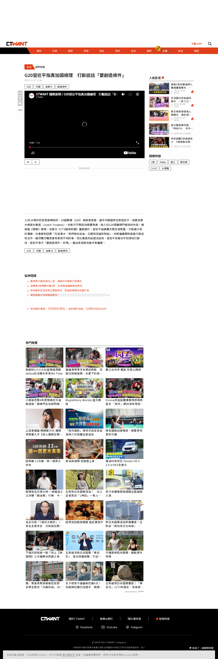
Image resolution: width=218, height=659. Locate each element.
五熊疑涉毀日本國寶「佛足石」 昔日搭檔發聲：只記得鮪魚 (83, 554)
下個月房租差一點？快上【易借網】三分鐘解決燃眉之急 (44, 554)
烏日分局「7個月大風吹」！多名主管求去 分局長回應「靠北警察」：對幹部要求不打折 (43, 524)
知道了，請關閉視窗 (203, 648)
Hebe (163, 162)
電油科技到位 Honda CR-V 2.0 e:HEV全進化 (123, 463)
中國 (38, 86)
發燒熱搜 (164, 618)
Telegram (136, 627)
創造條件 (62, 86)
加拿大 (48, 86)
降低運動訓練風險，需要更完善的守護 (124, 432)
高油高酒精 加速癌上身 (80, 461)
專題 (196, 51)
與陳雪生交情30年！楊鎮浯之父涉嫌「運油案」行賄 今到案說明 (44, 493)
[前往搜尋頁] (210, 44)
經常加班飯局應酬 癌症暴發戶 (84, 522)
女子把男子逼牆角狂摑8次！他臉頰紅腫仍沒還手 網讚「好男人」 (83, 585)
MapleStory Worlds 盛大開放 (83, 402)
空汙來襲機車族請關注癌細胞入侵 (124, 493)
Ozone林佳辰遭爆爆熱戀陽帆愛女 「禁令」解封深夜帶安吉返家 (124, 402)
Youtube (111, 627)
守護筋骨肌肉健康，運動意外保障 (124, 554)
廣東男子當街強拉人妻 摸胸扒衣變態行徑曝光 (56, 281)
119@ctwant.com (96, 308)
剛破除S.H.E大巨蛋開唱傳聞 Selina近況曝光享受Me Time (44, 371)
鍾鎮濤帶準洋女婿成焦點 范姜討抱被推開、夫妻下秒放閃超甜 (84, 371)
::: (27, 55)
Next (20, 110)
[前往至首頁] (17, 44)
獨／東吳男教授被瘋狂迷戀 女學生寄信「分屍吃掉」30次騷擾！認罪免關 (44, 585)
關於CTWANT (77, 618)
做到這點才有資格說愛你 (43, 295)
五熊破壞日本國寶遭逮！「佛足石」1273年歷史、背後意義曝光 (124, 585)
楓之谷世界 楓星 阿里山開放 (123, 369)
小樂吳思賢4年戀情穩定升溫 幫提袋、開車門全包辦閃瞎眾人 (44, 402)
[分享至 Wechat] (20, 103)
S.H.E (154, 168)
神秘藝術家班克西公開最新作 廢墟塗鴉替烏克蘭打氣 (59, 290)
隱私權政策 (69, 654)
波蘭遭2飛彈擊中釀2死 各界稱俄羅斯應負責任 (56, 285)
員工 (173, 162)
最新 (39, 50)
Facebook (86, 627)
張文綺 (183, 162)
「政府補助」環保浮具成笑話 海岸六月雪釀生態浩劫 (84, 432)
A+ (28, 162)
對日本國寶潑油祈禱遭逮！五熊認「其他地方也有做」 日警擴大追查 (124, 524)
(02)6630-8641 (57, 308)
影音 (180, 51)
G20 (29, 86)
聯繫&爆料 (106, 618)
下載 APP (196, 43)
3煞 (153, 162)
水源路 (165, 168)
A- (36, 162)
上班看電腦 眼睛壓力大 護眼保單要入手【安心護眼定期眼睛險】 (44, 432)
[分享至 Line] (20, 93)
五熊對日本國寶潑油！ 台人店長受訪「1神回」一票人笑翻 (84, 493)
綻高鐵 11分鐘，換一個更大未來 (43, 463)
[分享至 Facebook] (20, 98)
